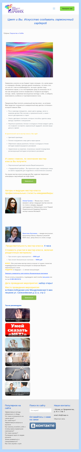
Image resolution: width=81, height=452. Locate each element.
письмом (46, 277)
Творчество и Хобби (17, 33)
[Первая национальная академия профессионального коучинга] (14, 8)
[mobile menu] (54, 8)
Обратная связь (59, 419)
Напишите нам (67, 8)
